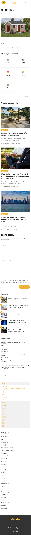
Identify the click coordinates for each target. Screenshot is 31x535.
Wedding (3, 508)
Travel (3, 505)
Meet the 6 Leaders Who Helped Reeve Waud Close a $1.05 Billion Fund (13, 219)
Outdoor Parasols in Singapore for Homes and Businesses (14, 134)
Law (2, 475)
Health (3, 467)
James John (6, 143)
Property (3, 494)
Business (4, 130)
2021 (3, 414)
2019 (4, 420)
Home (3, 470)
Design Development (7, 450)
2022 (4, 411)
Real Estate (4, 497)
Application (4, 437)
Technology (4, 503)
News (2, 486)
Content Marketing (6, 448)
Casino (3, 445)
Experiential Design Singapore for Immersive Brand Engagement (17, 321)
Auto (2, 439)
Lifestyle (3, 478)
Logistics (3, 481)
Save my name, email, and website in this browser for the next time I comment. (15, 281)
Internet (3, 472)
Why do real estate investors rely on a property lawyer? (18, 314)
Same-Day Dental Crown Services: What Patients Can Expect (18, 306)
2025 (4, 402)
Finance (3, 459)
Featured (3, 456)
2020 (4, 417)
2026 (4, 383)
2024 (4, 405)
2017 (3, 426)
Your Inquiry (15, 531)
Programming (5, 492)
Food (2, 461)
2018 (4, 423)
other (2, 489)
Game (3, 464)
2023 (4, 408)
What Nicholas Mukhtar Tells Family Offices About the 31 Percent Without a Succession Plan (15, 176)
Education (4, 453)
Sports (3, 500)
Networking (4, 483)
